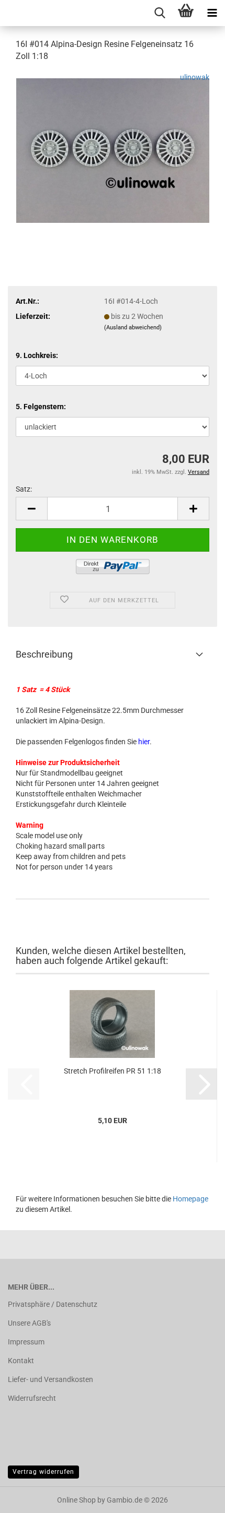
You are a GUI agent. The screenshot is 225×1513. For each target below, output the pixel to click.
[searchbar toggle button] (160, 13)
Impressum (26, 1342)
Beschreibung (44, 654)
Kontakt (21, 1360)
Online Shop (76, 1500)
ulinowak (194, 77)
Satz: (24, 489)
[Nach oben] (196, 1497)
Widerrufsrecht (32, 1398)
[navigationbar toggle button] (212, 13)
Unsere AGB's (29, 1323)
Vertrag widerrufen (43, 1471)
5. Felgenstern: (41, 406)
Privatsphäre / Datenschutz (52, 1304)
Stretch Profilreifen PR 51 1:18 (112, 1071)
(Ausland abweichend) (133, 327)
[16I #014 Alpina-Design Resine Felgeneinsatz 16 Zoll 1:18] (112, 149)
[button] (31, 508)
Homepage (190, 1199)
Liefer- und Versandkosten (50, 1379)
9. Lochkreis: (37, 355)
